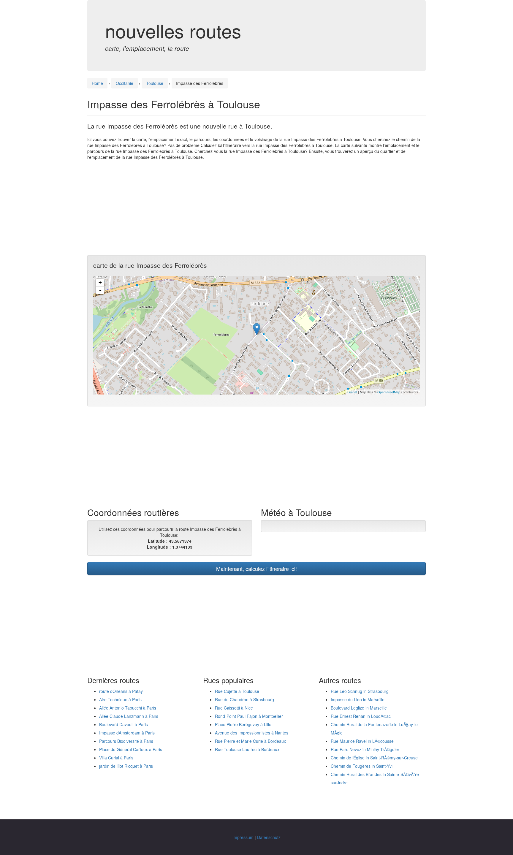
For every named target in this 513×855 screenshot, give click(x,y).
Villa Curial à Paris (116, 758)
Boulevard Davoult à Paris (123, 724)
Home (97, 83)
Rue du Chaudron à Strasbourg (244, 699)
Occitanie (124, 83)
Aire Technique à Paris (120, 699)
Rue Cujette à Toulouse (237, 691)
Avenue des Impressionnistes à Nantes (251, 733)
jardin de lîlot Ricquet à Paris (126, 766)
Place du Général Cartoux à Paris (130, 749)
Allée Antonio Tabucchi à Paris (127, 708)
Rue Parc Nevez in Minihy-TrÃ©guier (365, 749)
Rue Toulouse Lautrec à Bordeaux (247, 749)
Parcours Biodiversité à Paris (126, 741)
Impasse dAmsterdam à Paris (127, 733)
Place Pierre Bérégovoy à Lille (243, 724)
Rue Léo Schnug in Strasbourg (360, 691)
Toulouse (154, 83)
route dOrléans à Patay (121, 691)
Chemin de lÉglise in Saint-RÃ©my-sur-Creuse (374, 758)
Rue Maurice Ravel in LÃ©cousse (362, 741)
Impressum (243, 837)
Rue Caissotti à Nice (234, 708)
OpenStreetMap (388, 392)
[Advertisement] (256, 207)
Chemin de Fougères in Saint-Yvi (361, 766)
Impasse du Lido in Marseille (357, 699)
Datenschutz (269, 837)
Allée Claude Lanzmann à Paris (128, 716)
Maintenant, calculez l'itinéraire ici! (256, 568)
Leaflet (352, 392)
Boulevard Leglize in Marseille (359, 708)
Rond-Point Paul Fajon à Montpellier (249, 716)
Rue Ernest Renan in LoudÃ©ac (361, 716)
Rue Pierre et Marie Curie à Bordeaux (250, 741)
